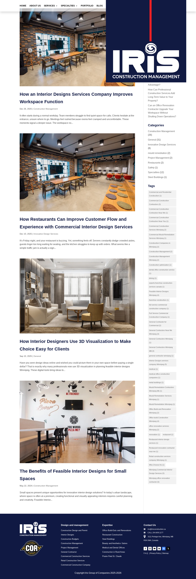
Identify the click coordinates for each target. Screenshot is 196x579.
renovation (154, 435)
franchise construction (159, 300)
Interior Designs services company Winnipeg (158, 362)
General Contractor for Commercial (157, 324)
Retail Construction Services (73, 561)
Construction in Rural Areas (113, 552)
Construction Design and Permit (74, 530)
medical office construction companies (159, 376)
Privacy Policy (155, 553)
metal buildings (156, 383)
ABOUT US (35, 6)
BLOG (100, 6)
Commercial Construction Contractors (159, 202)
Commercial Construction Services (75, 556)
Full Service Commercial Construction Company (159, 315)
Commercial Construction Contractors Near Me (159, 211)
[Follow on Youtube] (154, 548)
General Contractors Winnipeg (161, 341)
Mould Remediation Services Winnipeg (160, 398)
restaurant (168, 435)
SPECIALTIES (68, 6)
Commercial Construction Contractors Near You (159, 219)
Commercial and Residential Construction (160, 194)
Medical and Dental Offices (113, 548)
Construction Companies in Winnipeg (159, 245)
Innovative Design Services (46, 234)
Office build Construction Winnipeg (158, 419)
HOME (23, 6)
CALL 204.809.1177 (155, 533)
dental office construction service (161, 272)
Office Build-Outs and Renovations (116, 530)
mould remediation (157, 153)
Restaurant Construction (112, 535)
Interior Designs (67, 535)
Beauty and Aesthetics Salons (114, 543)
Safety (151, 167)
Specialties (153, 172)
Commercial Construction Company (75, 565)
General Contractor (69, 552)
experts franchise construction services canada (160, 285)
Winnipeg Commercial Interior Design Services (160, 472)
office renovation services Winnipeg (159, 428)
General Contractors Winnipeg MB (161, 349)
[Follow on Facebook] (145, 548)
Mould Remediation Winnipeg (162, 404)
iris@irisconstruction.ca (157, 529)
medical (153, 369)
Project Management (158, 158)
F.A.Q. (146, 553)
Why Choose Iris (156, 465)
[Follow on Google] (163, 548)
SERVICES (49, 6)
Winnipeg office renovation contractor (159, 480)
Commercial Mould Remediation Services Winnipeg (161, 236)
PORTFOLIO (87, 6)
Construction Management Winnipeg (159, 258)
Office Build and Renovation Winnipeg (160, 411)
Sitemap (165, 553)
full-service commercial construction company (159, 307)
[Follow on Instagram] (150, 548)
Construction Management (46, 109)
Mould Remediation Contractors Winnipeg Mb (161, 389)
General (37, 356)
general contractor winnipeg (161, 356)
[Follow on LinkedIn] (159, 548)
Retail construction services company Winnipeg (159, 458)
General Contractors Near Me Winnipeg (160, 332)
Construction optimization (160, 265)
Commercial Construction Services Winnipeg (159, 228)
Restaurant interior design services (159, 441)
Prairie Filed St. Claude (112, 556)
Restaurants (154, 162)
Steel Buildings (155, 177)
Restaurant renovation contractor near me (162, 450)
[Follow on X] (168, 548)
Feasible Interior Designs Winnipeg (159, 293)
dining (153, 278)
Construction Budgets (70, 539)
